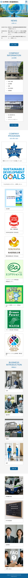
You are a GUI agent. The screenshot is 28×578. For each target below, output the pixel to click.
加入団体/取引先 (11, 114)
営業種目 (10, 90)
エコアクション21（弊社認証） (12, 279)
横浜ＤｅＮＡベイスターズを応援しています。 (13, 160)
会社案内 (8, 208)
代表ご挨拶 (10, 81)
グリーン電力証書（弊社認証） (12, 329)
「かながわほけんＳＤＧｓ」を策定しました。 (13, 184)
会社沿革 (10, 117)
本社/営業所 (10, 88)
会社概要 (10, 83)
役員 (9, 86)
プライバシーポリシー (13, 119)
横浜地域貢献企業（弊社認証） (12, 256)
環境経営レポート (9, 281)
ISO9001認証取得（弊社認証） (12, 232)
